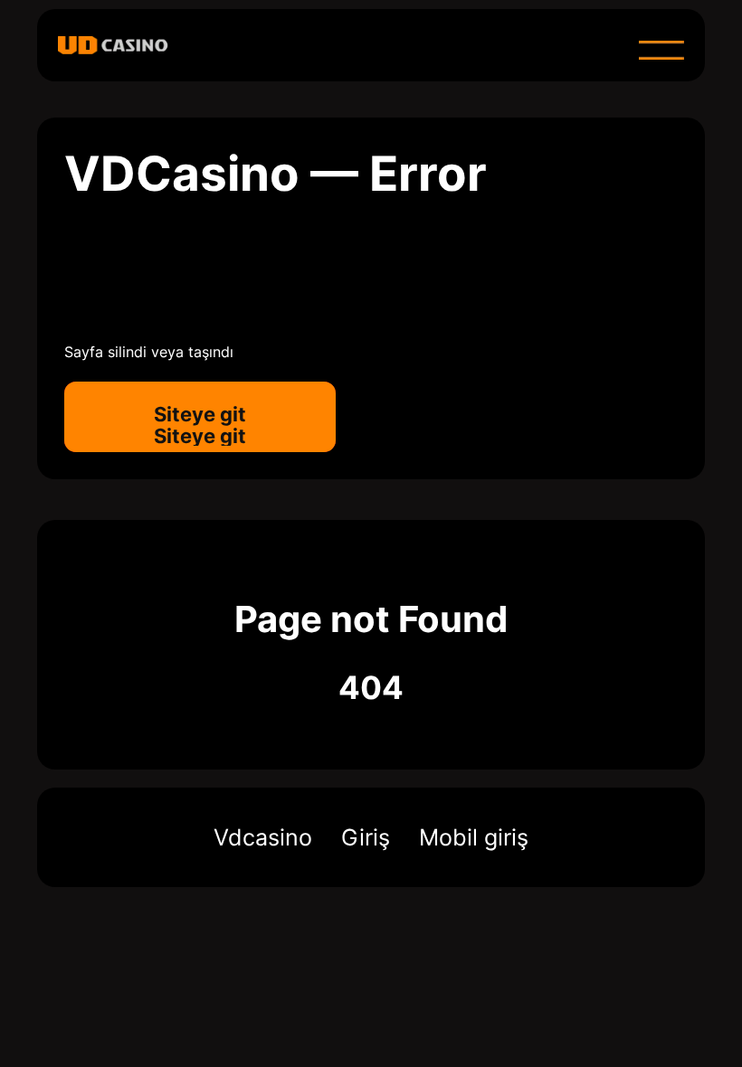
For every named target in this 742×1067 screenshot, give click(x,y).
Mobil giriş (473, 837)
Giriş (365, 837)
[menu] (661, 49)
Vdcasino (263, 837)
